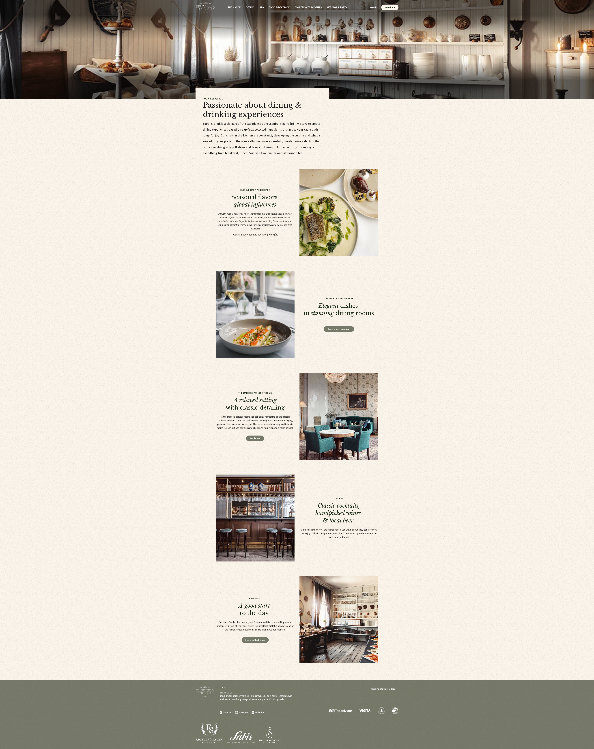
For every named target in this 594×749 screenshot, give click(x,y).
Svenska (374, 7)
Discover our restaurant (338, 329)
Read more (255, 438)
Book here (390, 7)
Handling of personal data (383, 689)
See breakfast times (255, 640)
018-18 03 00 (226, 692)
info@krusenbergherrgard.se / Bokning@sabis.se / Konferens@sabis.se (256, 696)
